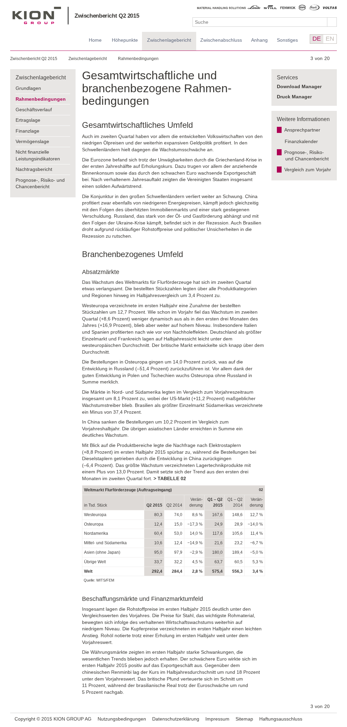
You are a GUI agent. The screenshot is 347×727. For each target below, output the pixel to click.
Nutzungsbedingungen (122, 719)
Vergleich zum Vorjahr (307, 169)
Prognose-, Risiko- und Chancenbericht (40, 183)
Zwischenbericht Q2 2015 (107, 16)
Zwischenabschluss (221, 40)
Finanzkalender (301, 141)
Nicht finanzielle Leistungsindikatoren (38, 155)
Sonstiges (287, 40)
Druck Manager (294, 96)
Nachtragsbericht (34, 169)
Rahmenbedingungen (138, 58)
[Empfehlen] (322, 718)
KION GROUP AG (37, 15)
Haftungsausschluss (280, 719)
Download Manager (299, 86)
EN (330, 38)
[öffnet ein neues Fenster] (331, 719)
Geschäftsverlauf (34, 109)
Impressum (217, 719)
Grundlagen (28, 88)
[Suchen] (332, 22)
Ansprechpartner (302, 130)
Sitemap (244, 719)
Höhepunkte (125, 40)
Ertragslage (28, 120)
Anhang (259, 40)
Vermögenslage (32, 141)
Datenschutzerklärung (175, 719)
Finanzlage (27, 131)
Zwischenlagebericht (169, 40)
